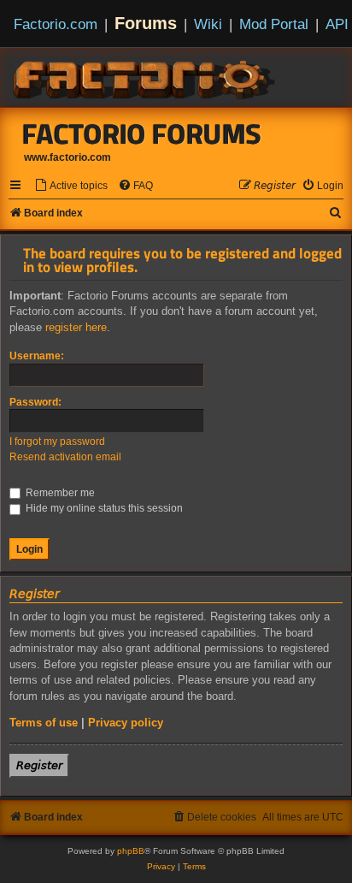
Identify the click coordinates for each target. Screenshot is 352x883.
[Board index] (145, 77)
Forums (145, 23)
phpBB (130, 851)
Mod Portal (273, 24)
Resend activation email (65, 457)
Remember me (59, 493)
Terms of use (43, 722)
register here (76, 327)
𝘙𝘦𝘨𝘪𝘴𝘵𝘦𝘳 (39, 765)
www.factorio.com (67, 157)
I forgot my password (57, 441)
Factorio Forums (141, 133)
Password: (35, 402)
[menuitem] (71, 186)
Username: (36, 356)
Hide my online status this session (103, 508)
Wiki (208, 24)
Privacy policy (125, 722)
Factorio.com (55, 24)
